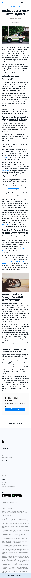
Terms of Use (4, 482)
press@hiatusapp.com (7, 457)
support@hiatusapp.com (7, 471)
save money (5, 157)
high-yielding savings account (16, 261)
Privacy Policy (4, 484)
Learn (3, 455)
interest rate (5, 171)
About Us (3, 453)
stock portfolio (6, 263)
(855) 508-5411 (5, 473)
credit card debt (13, 188)
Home (3, 451)
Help (2, 468)
